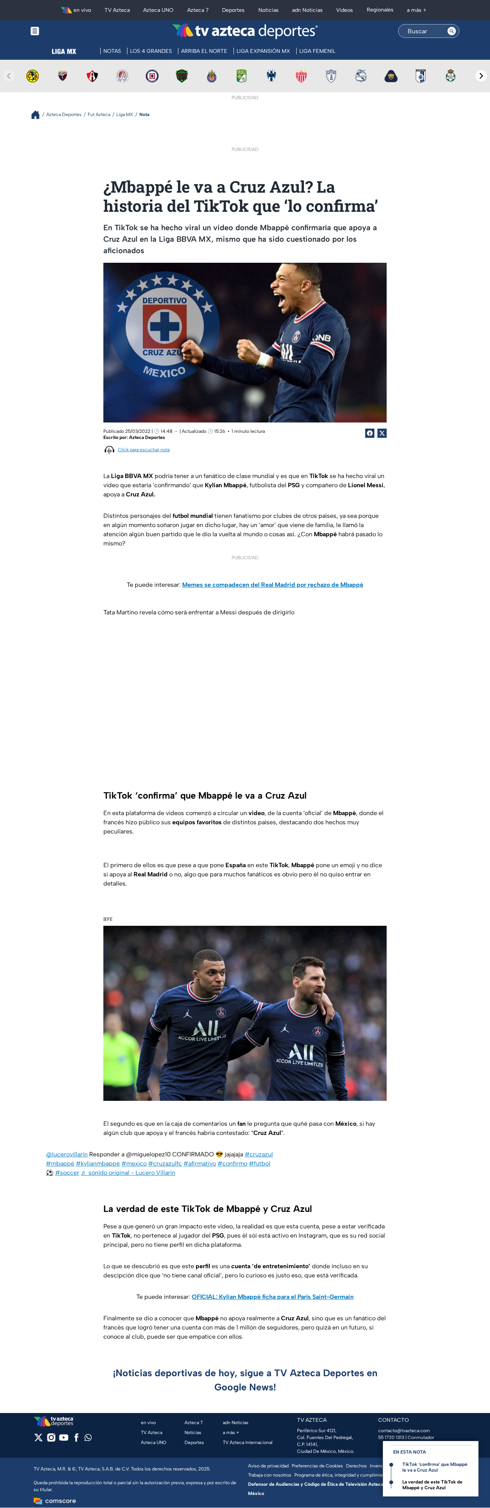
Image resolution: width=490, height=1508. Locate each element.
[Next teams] (481, 76)
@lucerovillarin (67, 1154)
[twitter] (38, 1440)
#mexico (134, 1163)
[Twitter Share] (382, 433)
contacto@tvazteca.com (404, 1430)
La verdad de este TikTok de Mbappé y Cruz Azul (432, 1484)
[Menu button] (61, 31)
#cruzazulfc (165, 1163)
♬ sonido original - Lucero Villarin (128, 1172)
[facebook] (76, 1440)
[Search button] (452, 31)
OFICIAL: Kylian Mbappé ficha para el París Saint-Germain (273, 1296)
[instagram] (51, 1440)
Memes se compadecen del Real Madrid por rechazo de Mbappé (272, 584)
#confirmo (232, 1163)
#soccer (67, 1172)
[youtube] (64, 1440)
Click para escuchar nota (144, 449)
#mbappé (60, 1163)
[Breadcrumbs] (38, 115)
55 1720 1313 (391, 1437)
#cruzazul (259, 1154)
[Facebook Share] (369, 433)
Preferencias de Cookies (317, 1466)
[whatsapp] (88, 1439)
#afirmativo (199, 1163)
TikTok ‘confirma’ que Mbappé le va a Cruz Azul (434, 1467)
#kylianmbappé (98, 1163)
